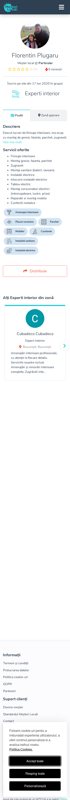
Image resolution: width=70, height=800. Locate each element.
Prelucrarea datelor (16, 670)
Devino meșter (13, 707)
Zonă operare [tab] (50, 115)
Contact (8, 721)
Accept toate (35, 761)
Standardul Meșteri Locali (20, 714)
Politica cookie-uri (15, 677)
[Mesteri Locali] (10, 7)
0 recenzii (55, 69)
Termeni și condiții (15, 663)
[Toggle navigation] (61, 7)
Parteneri (9, 691)
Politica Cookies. (21, 749)
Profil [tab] (19, 115)
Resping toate (35, 773)
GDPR (7, 684)
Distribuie (38, 271)
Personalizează (35, 786)
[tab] (17, 115)
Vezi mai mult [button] (12, 142)
